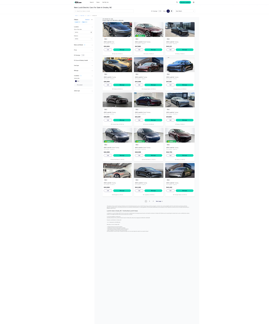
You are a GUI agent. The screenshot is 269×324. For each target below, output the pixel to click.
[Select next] (130, 29)
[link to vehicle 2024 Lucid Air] (180, 29)
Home (76, 15)
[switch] (159, 11)
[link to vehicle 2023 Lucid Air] (117, 29)
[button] (168, 11)
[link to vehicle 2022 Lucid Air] (148, 29)
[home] (77, 2)
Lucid (88, 15)
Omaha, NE (94, 15)
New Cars (82, 15)
